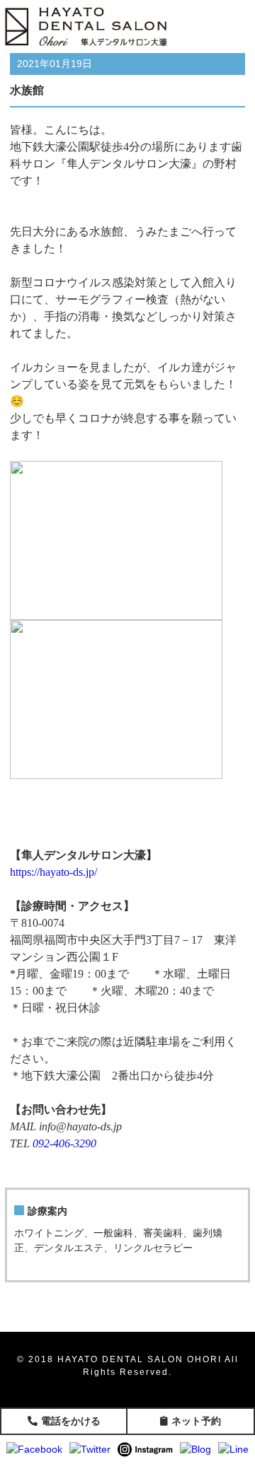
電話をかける (71, 1421)
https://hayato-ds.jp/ (53, 872)
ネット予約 (196, 1421)
